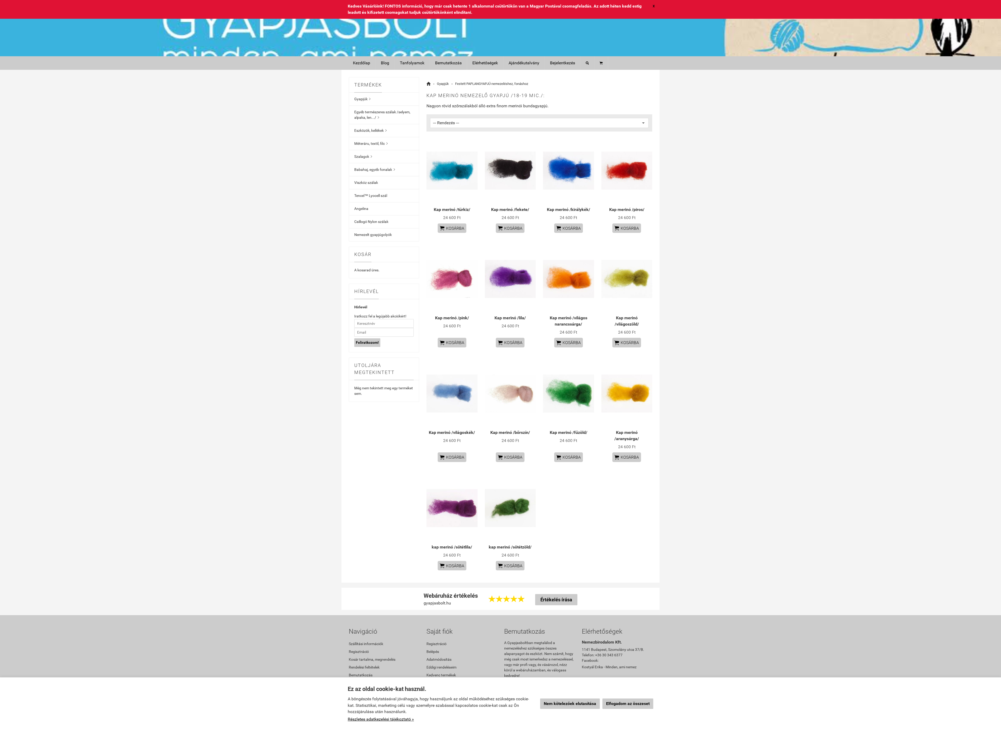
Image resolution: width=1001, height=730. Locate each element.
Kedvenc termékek (441, 675)
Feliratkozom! (367, 342)
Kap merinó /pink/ (452, 317)
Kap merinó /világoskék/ (452, 432)
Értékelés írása (556, 599)
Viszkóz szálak (366, 182)
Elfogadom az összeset (628, 703)
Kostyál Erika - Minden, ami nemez (609, 667)
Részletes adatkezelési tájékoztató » (381, 719)
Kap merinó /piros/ (626, 209)
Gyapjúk (362, 99)
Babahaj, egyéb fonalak (374, 169)
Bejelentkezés (562, 62)
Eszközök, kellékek (370, 130)
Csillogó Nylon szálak (371, 222)
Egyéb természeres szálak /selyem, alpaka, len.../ (382, 115)
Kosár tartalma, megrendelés (372, 659)
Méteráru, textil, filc (371, 143)
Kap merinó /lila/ (510, 317)
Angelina (361, 209)
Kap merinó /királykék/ (568, 209)
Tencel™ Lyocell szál (370, 196)
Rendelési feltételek (364, 667)
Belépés (432, 652)
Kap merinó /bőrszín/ (510, 432)
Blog (385, 62)
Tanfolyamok (412, 62)
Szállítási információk (366, 644)
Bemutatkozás (448, 62)
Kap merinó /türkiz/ (452, 209)
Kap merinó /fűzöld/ (568, 432)
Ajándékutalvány (524, 62)
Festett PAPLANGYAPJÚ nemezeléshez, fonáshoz (491, 84)
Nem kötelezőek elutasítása (570, 703)
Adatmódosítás (438, 659)
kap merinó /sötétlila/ (452, 547)
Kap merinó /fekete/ (510, 209)
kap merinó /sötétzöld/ (510, 547)
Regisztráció (359, 652)
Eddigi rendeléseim (441, 667)
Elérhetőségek (485, 62)
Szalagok (363, 156)
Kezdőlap (361, 62)
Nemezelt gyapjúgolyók (373, 235)
